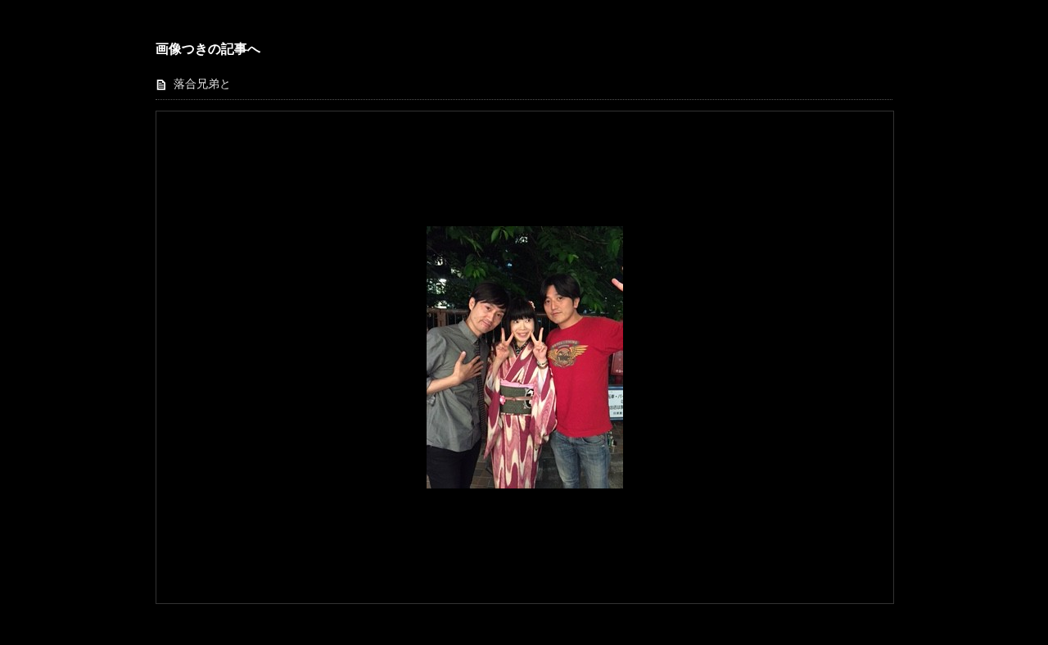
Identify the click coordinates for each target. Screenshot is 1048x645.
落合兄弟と (202, 84)
